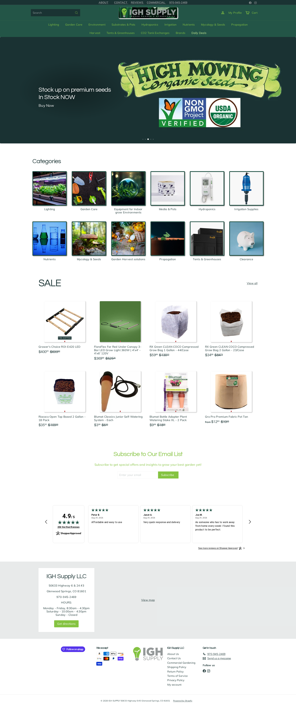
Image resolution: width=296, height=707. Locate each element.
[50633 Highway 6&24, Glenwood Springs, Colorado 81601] (148, 600)
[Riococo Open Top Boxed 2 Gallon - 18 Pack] (65, 398)
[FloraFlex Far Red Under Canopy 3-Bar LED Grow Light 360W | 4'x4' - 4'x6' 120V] (120, 329)
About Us (173, 654)
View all (252, 283)
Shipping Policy (176, 667)
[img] (68, 522)
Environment (96, 24)
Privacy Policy (175, 680)
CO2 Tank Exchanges (155, 33)
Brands (180, 33)
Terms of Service (177, 675)
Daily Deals (198, 33)
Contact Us (174, 658)
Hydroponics (150, 24)
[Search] (76, 12)
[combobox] (55, 12)
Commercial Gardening (181, 662)
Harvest (95, 33)
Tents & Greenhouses (121, 33)
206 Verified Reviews (69, 527)
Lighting (53, 24)
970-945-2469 (182, 2)
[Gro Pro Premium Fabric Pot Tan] (231, 396)
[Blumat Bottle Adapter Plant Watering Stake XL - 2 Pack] (176, 398)
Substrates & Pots (123, 24)
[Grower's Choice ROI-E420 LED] (65, 326)
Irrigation (170, 24)
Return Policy (175, 671)
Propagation (239, 24)
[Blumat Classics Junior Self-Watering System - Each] (120, 398)
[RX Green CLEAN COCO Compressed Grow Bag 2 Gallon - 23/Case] (231, 328)
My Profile (235, 12)
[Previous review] (46, 522)
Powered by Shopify (182, 700)
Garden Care (73, 24)
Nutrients (189, 24)
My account (174, 684)
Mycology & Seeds (213, 24)
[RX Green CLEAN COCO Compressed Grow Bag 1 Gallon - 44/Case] (176, 328)
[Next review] (250, 522)
